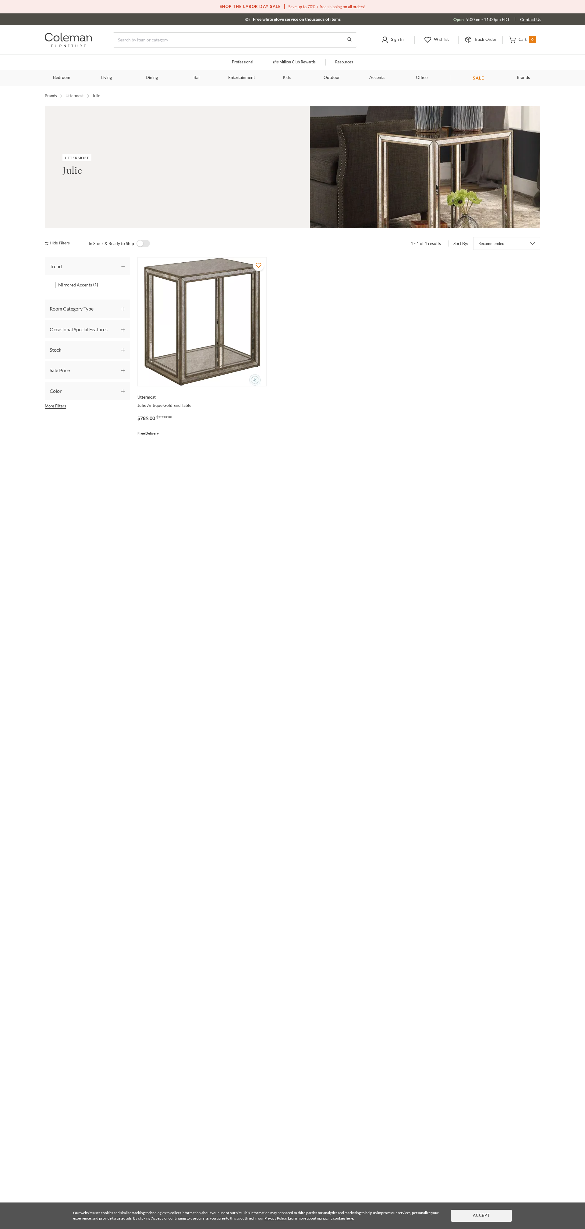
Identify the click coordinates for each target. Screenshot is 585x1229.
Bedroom (61, 78)
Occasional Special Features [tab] (79, 329)
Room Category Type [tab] (72, 308)
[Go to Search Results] (349, 40)
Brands (523, 78)
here (349, 1218)
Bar (196, 78)
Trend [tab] (56, 266)
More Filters (55, 405)
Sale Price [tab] (60, 370)
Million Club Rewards (294, 62)
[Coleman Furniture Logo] (68, 45)
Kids (287, 78)
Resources (344, 62)
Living (106, 78)
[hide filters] (59, 243)
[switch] (143, 243)
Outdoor (332, 78)
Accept (481, 1216)
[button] (392, 40)
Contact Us (530, 19)
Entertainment (241, 78)
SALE (478, 77)
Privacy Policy (275, 1218)
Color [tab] (56, 391)
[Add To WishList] (258, 265)
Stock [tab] (55, 350)
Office (421, 78)
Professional (242, 62)
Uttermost (75, 95)
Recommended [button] (491, 243)
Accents (377, 78)
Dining (152, 78)
